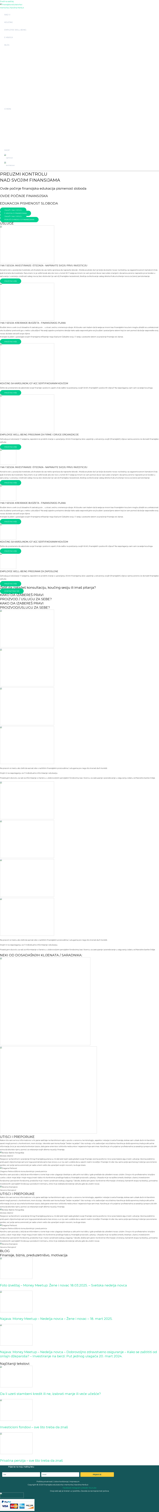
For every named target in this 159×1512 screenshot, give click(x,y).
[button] (10, 45)
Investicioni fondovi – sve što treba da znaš (34, 1427)
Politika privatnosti (44, 1482)
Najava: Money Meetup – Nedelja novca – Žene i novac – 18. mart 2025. (56, 1319)
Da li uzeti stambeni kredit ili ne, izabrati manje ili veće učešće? (50, 1394)
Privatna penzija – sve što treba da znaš (31, 1461)
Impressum (74, 1482)
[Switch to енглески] (18, 165)
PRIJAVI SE (97, 1474)
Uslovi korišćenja (61, 1482)
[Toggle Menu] (18, 50)
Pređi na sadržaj (7, 1)
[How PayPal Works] (17, 1510)
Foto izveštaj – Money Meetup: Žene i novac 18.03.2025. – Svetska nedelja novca (63, 1285)
